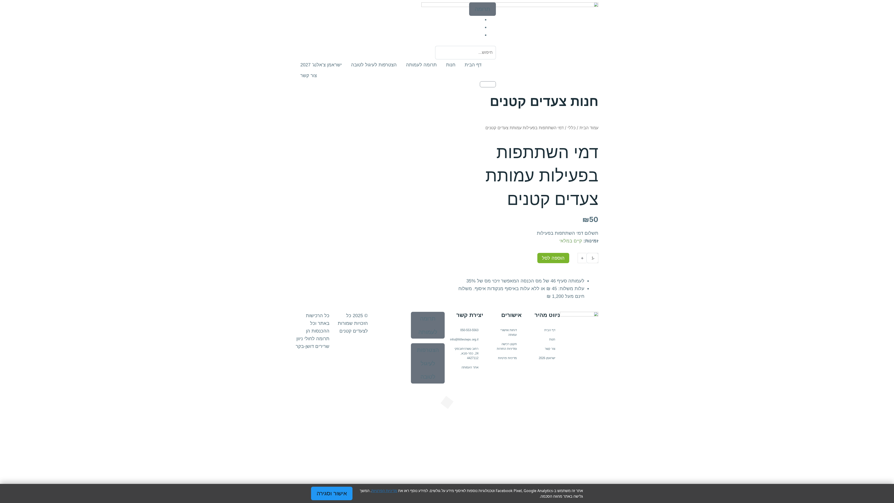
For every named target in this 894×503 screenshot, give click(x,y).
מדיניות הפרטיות (384, 490)
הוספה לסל (553, 258)
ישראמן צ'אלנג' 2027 (321, 64)
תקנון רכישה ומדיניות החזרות (507, 346)
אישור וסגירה (332, 493)
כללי (572, 127)
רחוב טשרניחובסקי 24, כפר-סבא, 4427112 (466, 353)
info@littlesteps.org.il (464, 339)
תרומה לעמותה (421, 64)
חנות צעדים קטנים (544, 101)
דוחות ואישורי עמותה (508, 332)
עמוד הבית (588, 127)
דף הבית (473, 64)
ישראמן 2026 (547, 358)
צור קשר (308, 75)
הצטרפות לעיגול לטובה (374, 64)
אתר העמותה (469, 367)
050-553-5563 (469, 330)
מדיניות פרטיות (507, 358)
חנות (450, 64)
